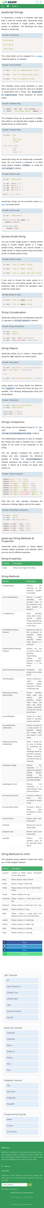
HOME (12, 1197)
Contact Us (7, 1166)
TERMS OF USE (19, 1197)
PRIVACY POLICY (28, 1197)
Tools (14, 6)
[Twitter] (40, 2)
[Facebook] (36, 2)
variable (39, 56)
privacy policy (32, 1159)
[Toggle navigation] (3, 6)
